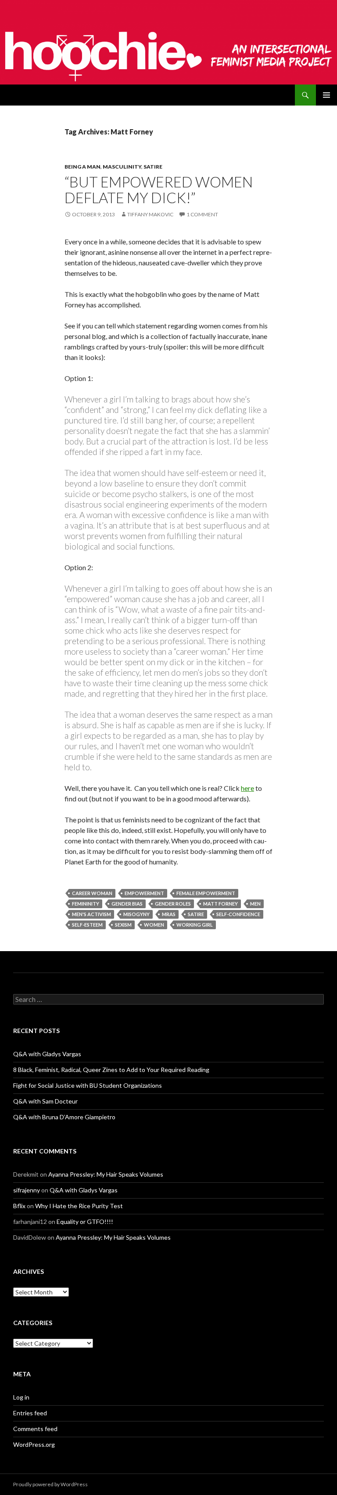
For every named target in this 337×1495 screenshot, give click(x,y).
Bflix (19, 1205)
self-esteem (87, 924)
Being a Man (82, 166)
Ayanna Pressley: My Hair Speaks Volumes (105, 1174)
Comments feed (35, 1428)
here (247, 788)
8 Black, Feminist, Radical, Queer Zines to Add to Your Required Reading (111, 1069)
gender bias (127, 903)
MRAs (169, 914)
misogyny (136, 914)
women (154, 924)
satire (196, 914)
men (255, 903)
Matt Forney (220, 903)
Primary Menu (326, 95)
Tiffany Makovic (150, 214)
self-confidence (238, 914)
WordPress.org (34, 1444)
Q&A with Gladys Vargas (47, 1054)
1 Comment (202, 214)
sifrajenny (26, 1190)
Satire (152, 166)
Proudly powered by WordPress (50, 1484)
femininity (85, 903)
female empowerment (205, 893)
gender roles (173, 903)
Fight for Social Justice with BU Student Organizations (87, 1085)
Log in (21, 1397)
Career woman (92, 893)
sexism (123, 924)
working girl (194, 924)
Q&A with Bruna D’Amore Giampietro (64, 1117)
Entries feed (30, 1413)
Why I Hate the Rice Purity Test (79, 1205)
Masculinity (122, 166)
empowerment (144, 893)
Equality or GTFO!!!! (85, 1221)
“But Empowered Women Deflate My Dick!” (159, 189)
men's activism (91, 914)
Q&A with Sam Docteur (45, 1101)
